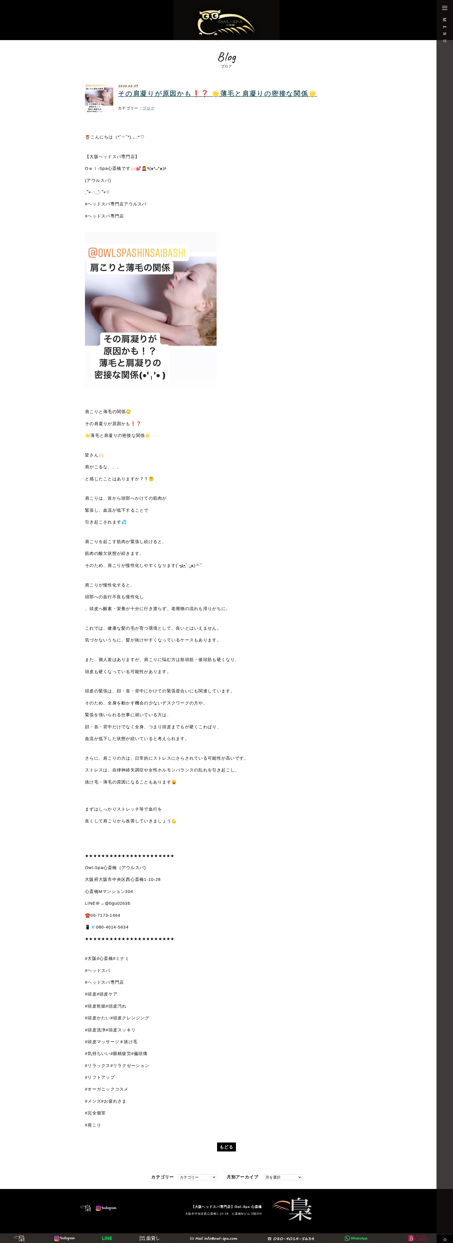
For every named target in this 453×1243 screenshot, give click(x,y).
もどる (226, 1147)
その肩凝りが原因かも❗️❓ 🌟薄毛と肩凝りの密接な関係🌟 (217, 94)
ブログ (149, 108)
